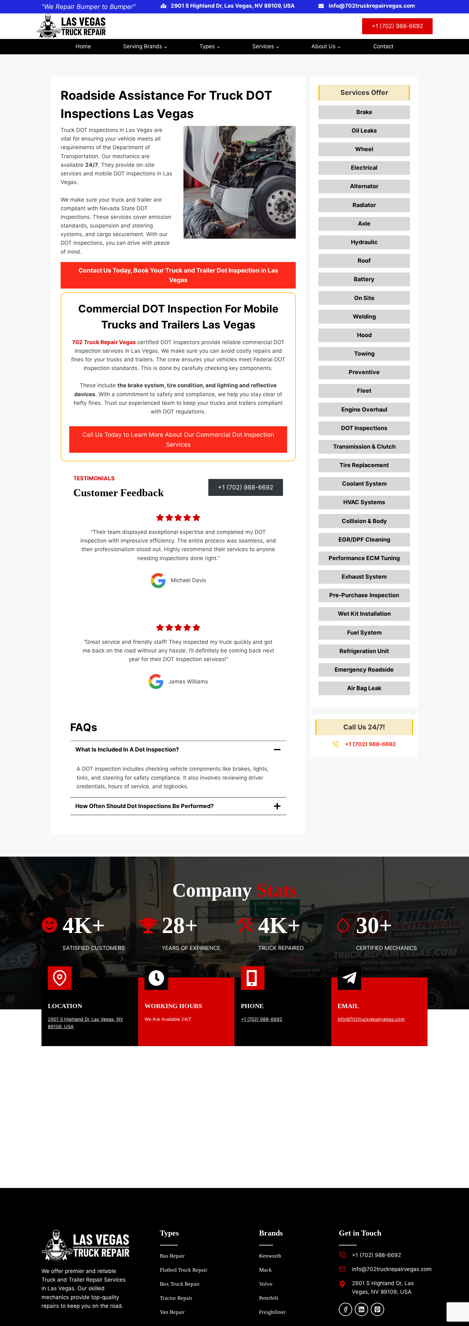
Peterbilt (268, 1298)
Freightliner (272, 1312)
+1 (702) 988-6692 (397, 26)
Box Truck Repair (180, 1284)
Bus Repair (172, 1256)
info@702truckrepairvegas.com (371, 1019)
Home (83, 46)
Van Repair (172, 1312)
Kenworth (270, 1256)
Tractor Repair (176, 1298)
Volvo (265, 1284)
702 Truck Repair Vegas (104, 342)
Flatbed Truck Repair (183, 1270)
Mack (265, 1270)
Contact (383, 46)
